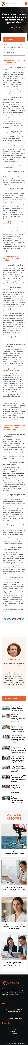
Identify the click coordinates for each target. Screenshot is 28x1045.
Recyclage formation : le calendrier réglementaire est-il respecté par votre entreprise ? (18, 800)
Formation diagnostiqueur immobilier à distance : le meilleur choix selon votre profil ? (18, 789)
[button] (26, 3)
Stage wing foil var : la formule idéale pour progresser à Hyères (18, 708)
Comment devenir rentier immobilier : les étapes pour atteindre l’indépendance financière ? (18, 739)
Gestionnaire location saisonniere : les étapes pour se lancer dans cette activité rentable (18, 728)
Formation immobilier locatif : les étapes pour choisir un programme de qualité (18, 768)
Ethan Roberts (10, 52)
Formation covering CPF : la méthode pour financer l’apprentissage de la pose (18, 778)
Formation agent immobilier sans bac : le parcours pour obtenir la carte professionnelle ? (18, 749)
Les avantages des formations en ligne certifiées (15, 47)
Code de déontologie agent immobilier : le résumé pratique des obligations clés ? (17, 759)
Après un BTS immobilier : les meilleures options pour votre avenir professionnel (18, 718)
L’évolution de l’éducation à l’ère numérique (15, 45)
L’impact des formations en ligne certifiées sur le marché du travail (15, 50)
